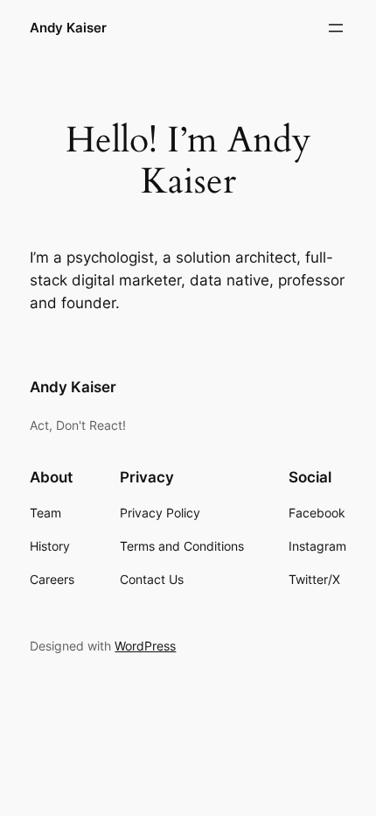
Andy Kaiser (68, 28)
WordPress (145, 645)
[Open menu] (335, 28)
